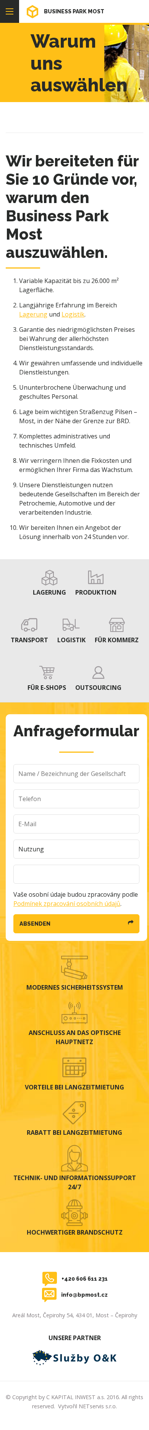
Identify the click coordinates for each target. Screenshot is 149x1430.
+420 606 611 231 (85, 1278)
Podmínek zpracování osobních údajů (66, 903)
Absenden (34, 923)
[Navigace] (9, 11)
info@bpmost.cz (84, 1294)
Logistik (73, 314)
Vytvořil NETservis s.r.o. (87, 1406)
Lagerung (33, 314)
